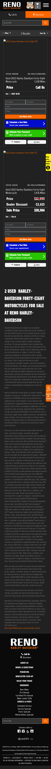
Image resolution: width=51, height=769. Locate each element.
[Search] (45, 23)
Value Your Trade (24, 681)
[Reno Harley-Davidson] (13, 5)
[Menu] (46, 5)
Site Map (39, 757)
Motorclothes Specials (24, 714)
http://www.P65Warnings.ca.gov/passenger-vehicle (22, 627)
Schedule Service (24, 705)
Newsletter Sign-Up (24, 676)
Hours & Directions (24, 667)
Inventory (24, 685)
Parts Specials (24, 711)
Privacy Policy (29, 757)
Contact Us (6, 757)
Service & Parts (24, 702)
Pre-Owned (24, 692)
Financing (24, 672)
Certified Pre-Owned (24, 695)
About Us (24, 663)
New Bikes (24, 689)
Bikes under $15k (24, 698)
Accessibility (17, 757)
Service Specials (24, 708)
